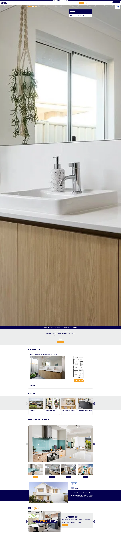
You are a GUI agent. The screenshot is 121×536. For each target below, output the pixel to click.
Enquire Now (74, 327)
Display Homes (56, 3)
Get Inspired (70, 3)
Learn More (65, 525)
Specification (66, 327)
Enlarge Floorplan (78, 380)
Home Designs (43, 3)
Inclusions (58, 327)
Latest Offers (63, 3)
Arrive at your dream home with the (60, 0)
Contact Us (81, 3)
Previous (27, 403)
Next (94, 403)
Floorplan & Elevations (49, 327)
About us (75, 3)
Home (29, 6)
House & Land (49, 3)
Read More (60, 338)
